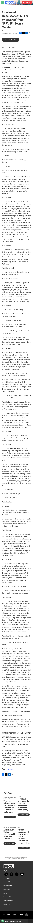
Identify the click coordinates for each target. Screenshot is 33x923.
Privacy (6, 893)
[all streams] (30, 921)
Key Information (8, 885)
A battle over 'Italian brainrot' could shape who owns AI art (9, 834)
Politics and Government (10, 827)
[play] (3, 921)
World (19, 827)
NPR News (10, 769)
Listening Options (8, 897)
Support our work (8, 900)
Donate (27, 2)
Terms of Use (7, 882)
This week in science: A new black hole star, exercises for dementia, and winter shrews (9, 806)
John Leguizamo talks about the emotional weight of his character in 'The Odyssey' (23, 803)
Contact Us (7, 904)
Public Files (7, 889)
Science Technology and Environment (10, 798)
